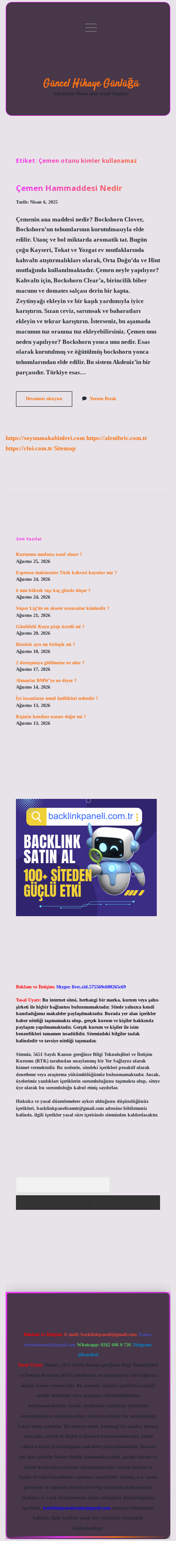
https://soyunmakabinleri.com (45, 438)
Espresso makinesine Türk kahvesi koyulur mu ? (66, 572)
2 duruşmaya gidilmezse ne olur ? (50, 662)
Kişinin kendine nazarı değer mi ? (51, 716)
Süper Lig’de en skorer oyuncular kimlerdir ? (62, 608)
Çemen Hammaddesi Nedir (69, 187)
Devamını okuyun (49, 400)
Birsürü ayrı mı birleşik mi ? (45, 644)
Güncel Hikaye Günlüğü (91, 83)
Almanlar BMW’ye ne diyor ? (46, 680)
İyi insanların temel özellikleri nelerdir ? (57, 698)
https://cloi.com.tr (29, 448)
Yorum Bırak (103, 398)
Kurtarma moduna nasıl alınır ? (49, 554)
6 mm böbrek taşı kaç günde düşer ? (53, 590)
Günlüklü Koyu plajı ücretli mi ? (50, 626)
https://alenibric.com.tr (116, 438)
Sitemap (65, 448)
